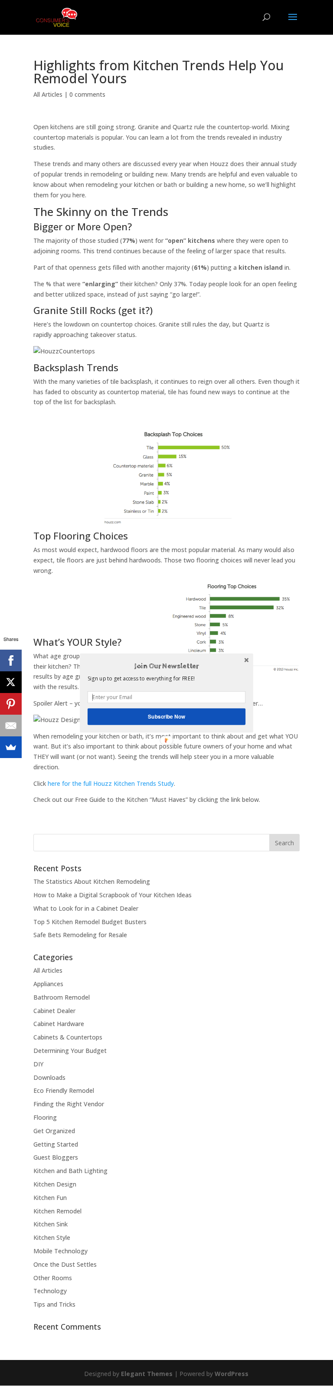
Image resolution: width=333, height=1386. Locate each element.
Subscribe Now (166, 716)
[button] (166, 666)
